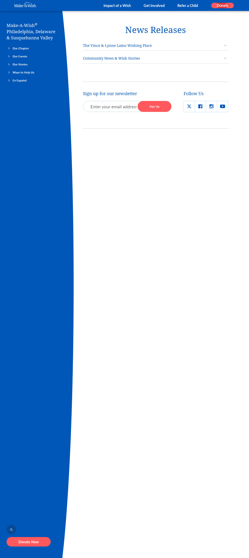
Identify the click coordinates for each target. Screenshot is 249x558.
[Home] (25, 4)
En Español (20, 80)
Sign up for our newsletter (110, 93)
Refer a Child (187, 5)
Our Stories (20, 64)
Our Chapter (21, 48)
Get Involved (154, 5)
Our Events (20, 56)
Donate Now (28, 541)
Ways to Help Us (23, 72)
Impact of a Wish (117, 5)
